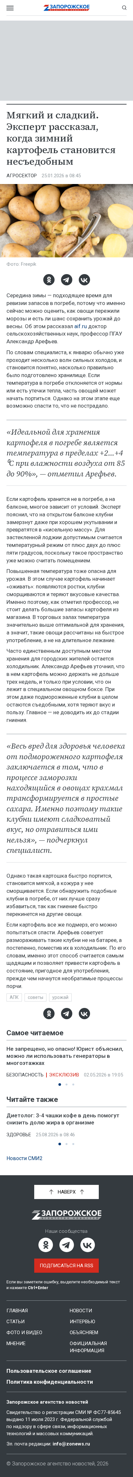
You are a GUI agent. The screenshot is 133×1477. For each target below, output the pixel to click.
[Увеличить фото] (66, 220)
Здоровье (18, 1135)
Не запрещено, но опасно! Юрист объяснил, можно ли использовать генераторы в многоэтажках (64, 1056)
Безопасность (25, 1075)
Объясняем (84, 1332)
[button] (59, 1084)
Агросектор (21, 176)
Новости (81, 1311)
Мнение (16, 1343)
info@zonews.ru (71, 1444)
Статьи (15, 1322)
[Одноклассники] (49, 279)
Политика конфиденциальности (49, 1382)
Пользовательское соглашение (48, 1371)
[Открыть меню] (10, 8)
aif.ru (80, 326)
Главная (17, 1311)
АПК (14, 997)
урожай (60, 997)
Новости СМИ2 (24, 1158)
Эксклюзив (64, 1075)
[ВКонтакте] (84, 279)
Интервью (82, 1322)
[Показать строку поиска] (124, 8)
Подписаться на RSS (66, 1266)
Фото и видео (24, 1332)
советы (35, 997)
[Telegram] (66, 279)
